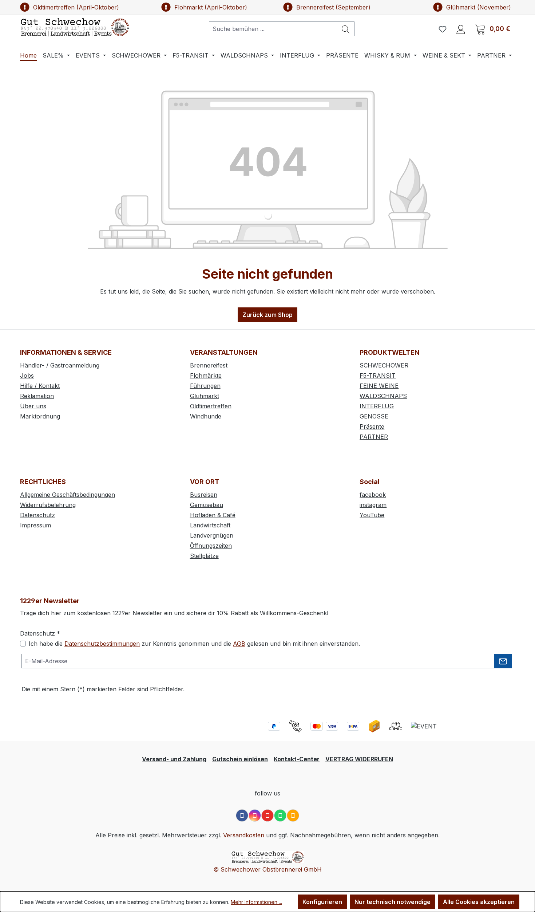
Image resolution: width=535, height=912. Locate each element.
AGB (239, 643)
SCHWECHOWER (384, 365)
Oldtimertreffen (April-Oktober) (74, 7)
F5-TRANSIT (378, 375)
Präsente (372, 426)
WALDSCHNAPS (383, 396)
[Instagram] (255, 815)
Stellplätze (204, 555)
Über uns (33, 406)
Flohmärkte (206, 375)
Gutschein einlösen (240, 759)
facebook (373, 494)
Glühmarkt (204, 396)
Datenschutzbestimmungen (102, 643)
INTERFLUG (377, 406)
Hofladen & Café (212, 515)
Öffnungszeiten (211, 545)
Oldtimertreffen (210, 406)
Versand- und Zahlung (174, 759)
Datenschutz (37, 515)
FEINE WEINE (379, 385)
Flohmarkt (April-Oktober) (209, 7)
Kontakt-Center (297, 759)
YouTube (372, 515)
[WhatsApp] (280, 815)
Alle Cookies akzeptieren (479, 901)
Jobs (27, 375)
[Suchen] (345, 28)
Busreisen (203, 494)
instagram (373, 504)
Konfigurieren (322, 901)
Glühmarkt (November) (477, 7)
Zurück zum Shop (267, 314)
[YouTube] (267, 815)
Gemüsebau (206, 504)
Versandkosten (243, 835)
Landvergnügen (211, 535)
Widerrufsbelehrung (48, 504)
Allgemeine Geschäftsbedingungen (67, 494)
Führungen (205, 385)
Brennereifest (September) (331, 7)
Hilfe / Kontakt (40, 385)
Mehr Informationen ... (256, 902)
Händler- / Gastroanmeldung (59, 365)
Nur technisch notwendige (392, 901)
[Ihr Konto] (460, 28)
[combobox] (273, 28)
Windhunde (205, 416)
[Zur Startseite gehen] (74, 27)
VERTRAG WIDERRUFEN (359, 759)
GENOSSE (374, 416)
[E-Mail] (293, 815)
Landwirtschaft (210, 525)
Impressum (35, 525)
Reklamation (37, 396)
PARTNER (374, 436)
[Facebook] (242, 815)
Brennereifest (208, 365)
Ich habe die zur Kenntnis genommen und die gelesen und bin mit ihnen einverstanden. (194, 643)
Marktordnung (40, 416)
